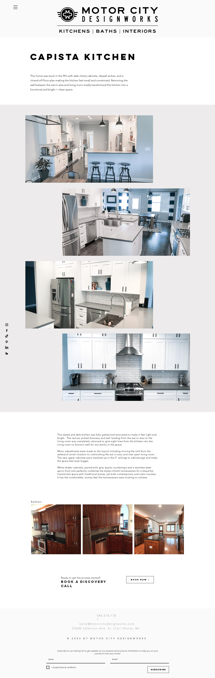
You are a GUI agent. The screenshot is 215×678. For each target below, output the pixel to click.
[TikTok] (7, 336)
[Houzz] (7, 353)
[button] (15, 7)
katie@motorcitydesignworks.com (107, 623)
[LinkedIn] (7, 348)
